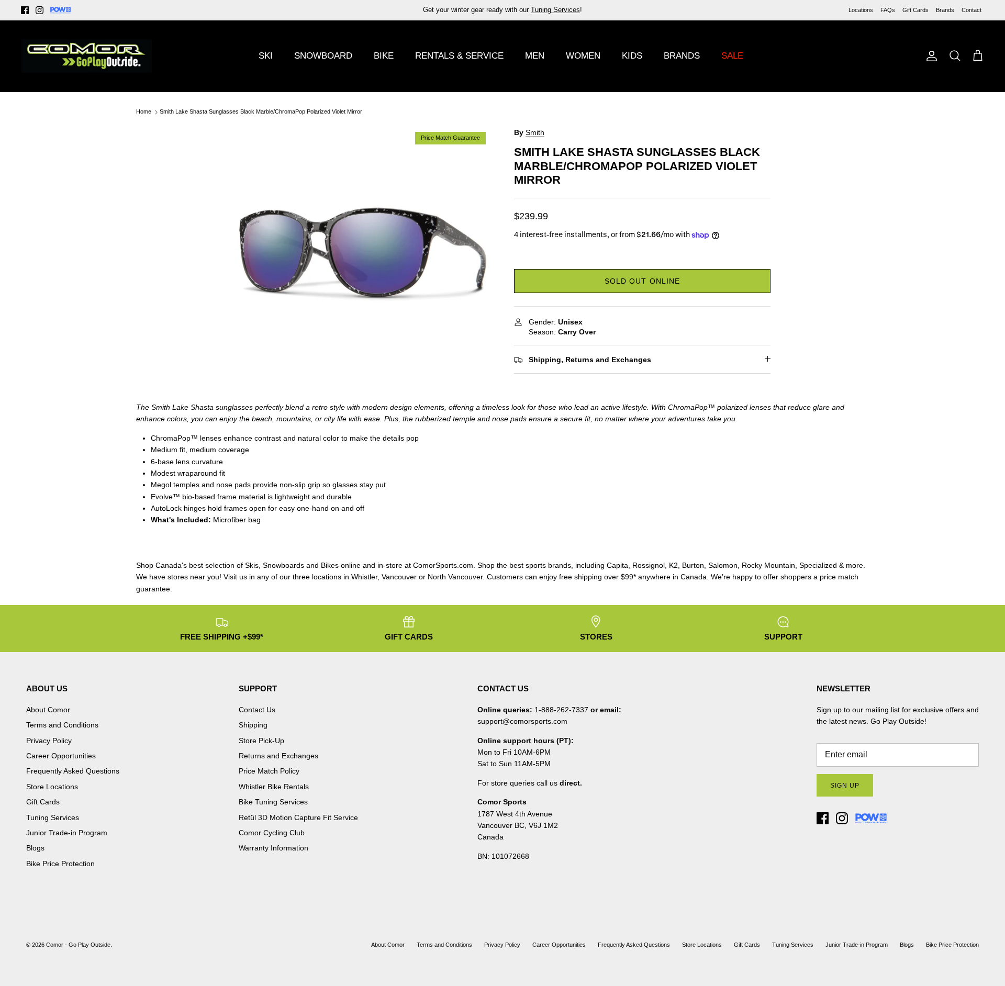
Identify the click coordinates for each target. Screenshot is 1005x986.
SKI (266, 56)
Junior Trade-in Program (66, 832)
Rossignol (648, 565)
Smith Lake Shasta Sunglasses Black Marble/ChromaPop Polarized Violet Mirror (261, 112)
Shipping (253, 725)
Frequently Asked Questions (72, 771)
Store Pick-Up (261, 740)
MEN (534, 56)
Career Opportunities (61, 756)
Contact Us (257, 709)
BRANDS (682, 56)
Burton (693, 565)
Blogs (35, 848)
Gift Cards (915, 10)
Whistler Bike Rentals (274, 786)
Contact (971, 10)
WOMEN (583, 56)
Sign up (844, 785)
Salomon (723, 565)
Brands (945, 10)
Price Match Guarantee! (525, 14)
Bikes (330, 565)
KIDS (632, 56)
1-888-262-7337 (561, 709)
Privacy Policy (49, 740)
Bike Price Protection (60, 863)
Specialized (818, 565)
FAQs (887, 10)
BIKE (384, 56)
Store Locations (52, 786)
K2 (673, 565)
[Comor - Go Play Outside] (86, 56)
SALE (732, 56)
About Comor (48, 709)
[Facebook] (25, 10)
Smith (535, 132)
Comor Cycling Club (272, 832)
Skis (252, 565)
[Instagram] (39, 10)
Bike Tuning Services (273, 802)
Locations (860, 10)
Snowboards (283, 565)
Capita (617, 565)
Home (143, 112)
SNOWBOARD (323, 56)
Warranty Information (273, 848)
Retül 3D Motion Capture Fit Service (298, 817)
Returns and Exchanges (278, 756)
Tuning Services (52, 817)
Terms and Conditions (62, 725)
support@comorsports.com (522, 721)
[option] (362, 255)
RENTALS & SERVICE (459, 56)
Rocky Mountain (768, 565)
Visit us (235, 577)
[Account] (929, 56)
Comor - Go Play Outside (78, 945)
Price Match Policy (269, 771)
